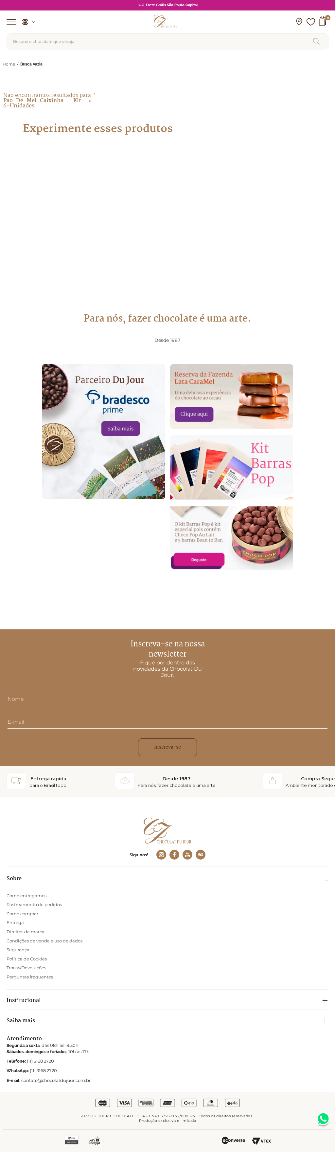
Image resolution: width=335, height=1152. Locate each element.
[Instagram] (161, 855)
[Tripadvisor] (200, 855)
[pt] (26, 22)
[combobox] (167, 41)
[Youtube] (187, 855)
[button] (299, 22)
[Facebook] (174, 855)
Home (9, 64)
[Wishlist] (311, 22)
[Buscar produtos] (317, 41)
